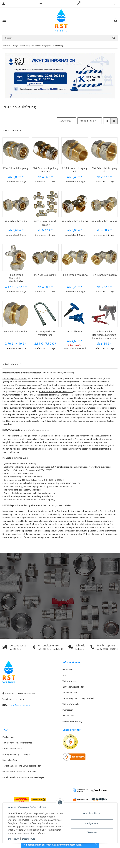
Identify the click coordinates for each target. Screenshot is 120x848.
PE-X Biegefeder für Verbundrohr (45, 333)
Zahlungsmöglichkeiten (73, 686)
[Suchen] (114, 38)
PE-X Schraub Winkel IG (104, 274)
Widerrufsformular (71, 704)
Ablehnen (92, 832)
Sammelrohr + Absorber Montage (18, 742)
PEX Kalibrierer (75, 331)
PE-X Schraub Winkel (45, 274)
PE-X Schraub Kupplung (15, 168)
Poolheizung (8, 737)
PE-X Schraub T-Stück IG (104, 221)
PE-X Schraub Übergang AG (74, 170)
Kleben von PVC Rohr (12, 748)
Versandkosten (69, 692)
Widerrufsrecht (69, 681)
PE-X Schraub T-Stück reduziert (45, 223)
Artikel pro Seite (88, 120)
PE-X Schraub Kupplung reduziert (45, 170)
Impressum (13, 838)
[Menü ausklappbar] (4, 20)
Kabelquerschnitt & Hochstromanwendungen (23, 777)
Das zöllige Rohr (10, 760)
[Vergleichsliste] (78, 3)
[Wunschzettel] (115, 3)
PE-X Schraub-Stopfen (16, 331)
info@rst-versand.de (20, 705)
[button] (40, 4)
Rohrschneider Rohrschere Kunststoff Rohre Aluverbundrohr (104, 335)
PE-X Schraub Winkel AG (75, 274)
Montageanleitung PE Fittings (16, 754)
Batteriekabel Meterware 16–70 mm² (19, 771)
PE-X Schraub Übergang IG (104, 170)
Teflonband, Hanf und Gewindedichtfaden (21, 765)
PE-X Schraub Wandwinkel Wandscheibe (16, 278)
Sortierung (65, 120)
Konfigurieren (92, 823)
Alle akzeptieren (91, 813)
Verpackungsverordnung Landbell (78, 698)
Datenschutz (28, 838)
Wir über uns (68, 715)
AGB (64, 675)
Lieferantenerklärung (72, 721)
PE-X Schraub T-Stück (16, 221)
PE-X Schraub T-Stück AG (75, 221)
